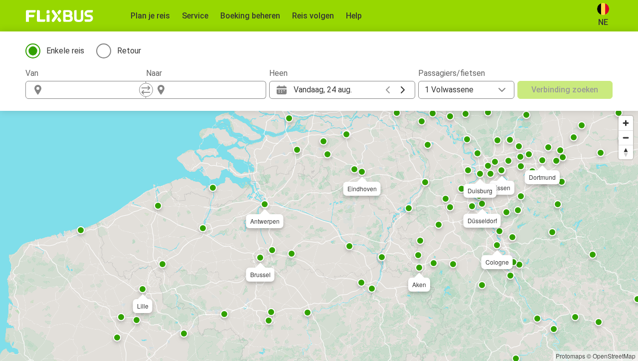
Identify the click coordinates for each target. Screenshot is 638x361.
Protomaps (570, 356)
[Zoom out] (626, 137)
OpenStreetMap (614, 356)
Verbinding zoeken (564, 89)
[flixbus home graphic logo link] (59, 16)
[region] (319, 236)
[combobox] (95, 90)
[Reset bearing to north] (626, 152)
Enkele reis (65, 50)
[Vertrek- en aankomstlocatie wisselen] (146, 90)
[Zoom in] (626, 123)
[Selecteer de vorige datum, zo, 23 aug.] (388, 90)
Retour (129, 50)
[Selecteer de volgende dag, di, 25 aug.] (403, 90)
